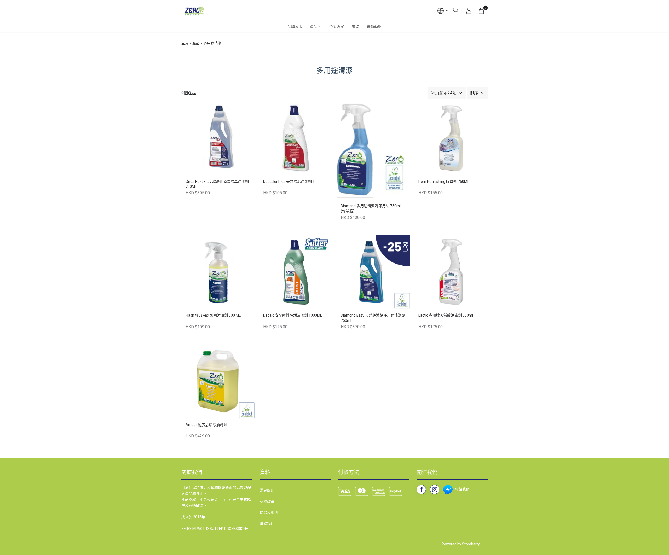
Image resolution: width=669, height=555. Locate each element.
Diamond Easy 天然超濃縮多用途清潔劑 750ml (373, 318)
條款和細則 (269, 512)
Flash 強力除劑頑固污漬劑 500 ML (213, 315)
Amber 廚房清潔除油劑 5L (207, 425)
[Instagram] (434, 489)
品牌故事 (294, 27)
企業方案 (336, 27)
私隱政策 (267, 501)
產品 (313, 27)
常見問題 (267, 490)
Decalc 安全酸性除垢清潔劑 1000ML (292, 315)
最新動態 (374, 27)
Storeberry (471, 544)
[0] (481, 10)
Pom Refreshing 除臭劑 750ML (443, 181)
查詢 (355, 27)
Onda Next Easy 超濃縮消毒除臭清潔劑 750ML (217, 184)
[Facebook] (421, 489)
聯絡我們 (267, 524)
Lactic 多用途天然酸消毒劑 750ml (445, 315)
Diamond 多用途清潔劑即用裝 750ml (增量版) (371, 208)
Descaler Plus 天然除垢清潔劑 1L (289, 181)
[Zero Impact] (193, 10)
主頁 (185, 43)
